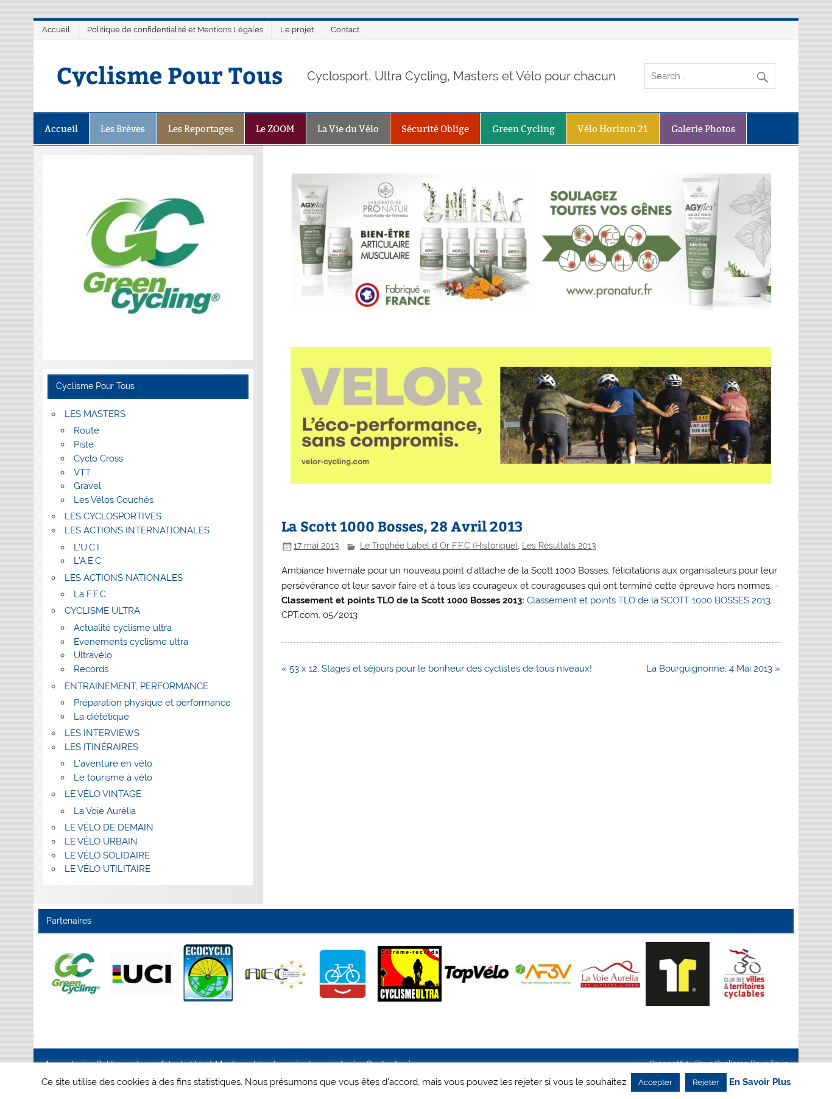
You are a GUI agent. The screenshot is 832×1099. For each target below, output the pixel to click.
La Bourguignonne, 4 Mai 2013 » (713, 668)
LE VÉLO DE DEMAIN (109, 827)
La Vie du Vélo (348, 129)
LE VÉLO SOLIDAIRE (107, 855)
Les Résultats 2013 (559, 545)
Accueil (56, 29)
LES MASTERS (95, 414)
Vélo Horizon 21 (612, 129)
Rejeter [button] (706, 1082)
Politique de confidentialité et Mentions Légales (175, 29)
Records (91, 669)
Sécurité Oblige (435, 129)
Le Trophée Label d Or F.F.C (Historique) (439, 545)
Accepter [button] (655, 1082)
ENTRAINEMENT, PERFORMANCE (136, 686)
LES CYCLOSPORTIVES (113, 516)
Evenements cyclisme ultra (131, 641)
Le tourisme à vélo (113, 777)
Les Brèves (122, 129)
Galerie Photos (703, 129)
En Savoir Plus (760, 1082)
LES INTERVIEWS (102, 733)
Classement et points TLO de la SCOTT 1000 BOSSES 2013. (649, 600)
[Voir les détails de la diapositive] (75, 973)
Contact (345, 29)
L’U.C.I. (87, 547)
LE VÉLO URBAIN (101, 841)
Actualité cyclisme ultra (123, 627)
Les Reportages (200, 129)
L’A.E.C (87, 560)
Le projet (297, 29)
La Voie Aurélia (105, 811)
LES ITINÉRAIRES (101, 747)
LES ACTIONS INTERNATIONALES (137, 530)
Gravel (87, 485)
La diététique (101, 716)
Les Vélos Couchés (113, 499)
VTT (82, 472)
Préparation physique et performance (152, 702)
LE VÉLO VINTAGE (103, 793)
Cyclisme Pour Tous (170, 74)
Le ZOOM (275, 129)
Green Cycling (523, 129)
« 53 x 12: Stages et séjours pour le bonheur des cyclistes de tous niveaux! (436, 668)
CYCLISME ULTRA (102, 610)
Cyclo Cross (98, 458)
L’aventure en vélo (113, 763)
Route (86, 430)
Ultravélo (93, 655)
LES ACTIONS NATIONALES (124, 577)
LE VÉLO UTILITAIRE (107, 868)
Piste (84, 444)
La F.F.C (90, 594)
